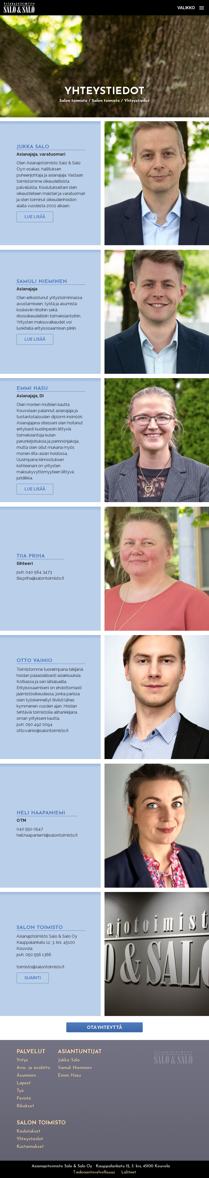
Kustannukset (30, 1147)
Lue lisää (34, 216)
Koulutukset (29, 1131)
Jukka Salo (69, 1060)
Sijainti (32, 977)
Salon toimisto (73, 101)
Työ (20, 1091)
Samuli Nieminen (75, 1068)
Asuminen (26, 1075)
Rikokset (25, 1106)
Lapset (24, 1083)
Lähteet (128, 1172)
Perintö (24, 1098)
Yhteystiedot (137, 101)
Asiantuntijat (80, 1052)
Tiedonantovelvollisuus (94, 1172)
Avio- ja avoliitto (33, 1068)
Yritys (22, 1060)
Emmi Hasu (69, 1075)
